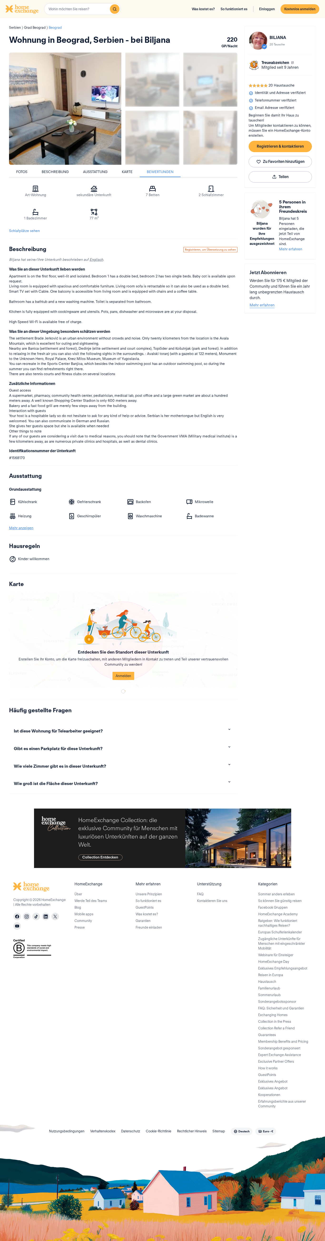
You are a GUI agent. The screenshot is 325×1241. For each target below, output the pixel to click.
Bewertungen (160, 172)
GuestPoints (145, 907)
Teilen (284, 177)
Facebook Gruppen (273, 907)
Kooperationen (269, 1095)
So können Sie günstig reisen (280, 901)
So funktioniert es (234, 9)
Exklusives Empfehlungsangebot (282, 968)
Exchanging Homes (273, 1015)
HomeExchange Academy (278, 914)
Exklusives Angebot (272, 1081)
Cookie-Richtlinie (158, 1131)
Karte (127, 172)
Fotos (21, 172)
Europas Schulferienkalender (280, 932)
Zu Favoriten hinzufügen (284, 161)
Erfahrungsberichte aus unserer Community (282, 1104)
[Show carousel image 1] (152, 80)
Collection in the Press (274, 1021)
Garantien (143, 921)
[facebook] (17, 916)
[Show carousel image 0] (65, 109)
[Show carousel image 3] (152, 138)
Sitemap (218, 1131)
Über (78, 894)
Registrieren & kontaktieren (280, 146)
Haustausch (267, 982)
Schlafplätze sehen (24, 231)
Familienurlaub (269, 988)
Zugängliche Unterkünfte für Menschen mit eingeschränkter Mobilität (281, 943)
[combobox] (82, 9)
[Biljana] (258, 40)
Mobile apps (84, 914)
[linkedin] (45, 916)
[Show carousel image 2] (210, 80)
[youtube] (17, 926)
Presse (79, 927)
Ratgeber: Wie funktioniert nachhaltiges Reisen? (277, 923)
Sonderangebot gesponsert (279, 1048)
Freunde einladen (149, 927)
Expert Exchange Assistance (279, 1055)
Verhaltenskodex (102, 1131)
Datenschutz (130, 1131)
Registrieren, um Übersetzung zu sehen (210, 249)
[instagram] (26, 916)
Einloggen (267, 9)
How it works (268, 1068)
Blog (77, 907)
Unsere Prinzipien (149, 894)
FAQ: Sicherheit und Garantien (281, 1008)
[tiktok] (36, 916)
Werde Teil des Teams (90, 901)
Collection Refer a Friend (276, 1028)
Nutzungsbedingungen (66, 1131)
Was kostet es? (203, 9)
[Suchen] (114, 9)
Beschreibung (55, 172)
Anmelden (123, 676)
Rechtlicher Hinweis (192, 1131)
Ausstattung (95, 172)
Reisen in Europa (270, 975)
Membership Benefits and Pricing (283, 1041)
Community (83, 921)
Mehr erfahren (290, 249)
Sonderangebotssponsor (277, 1001)
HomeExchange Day (273, 962)
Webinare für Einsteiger (275, 955)
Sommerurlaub (269, 995)
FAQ (200, 894)
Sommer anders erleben (276, 894)
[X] (55, 916)
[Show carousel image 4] (210, 138)
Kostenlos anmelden (299, 9)
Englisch (96, 259)
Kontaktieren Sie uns (212, 901)
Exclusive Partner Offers (276, 1061)
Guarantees (267, 1035)
